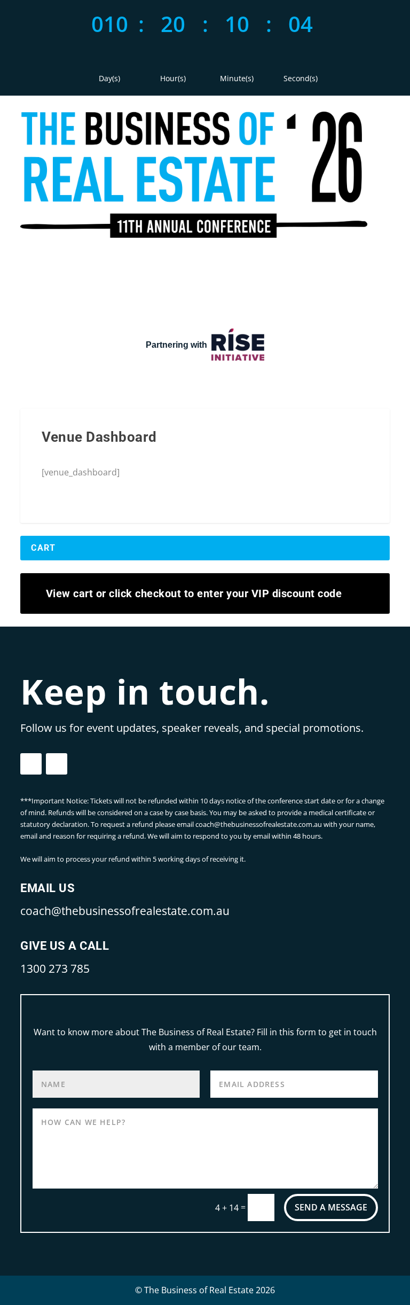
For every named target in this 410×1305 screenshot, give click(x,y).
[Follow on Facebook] (31, 764)
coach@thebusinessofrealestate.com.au (125, 910)
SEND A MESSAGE (331, 1207)
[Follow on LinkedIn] (56, 764)
